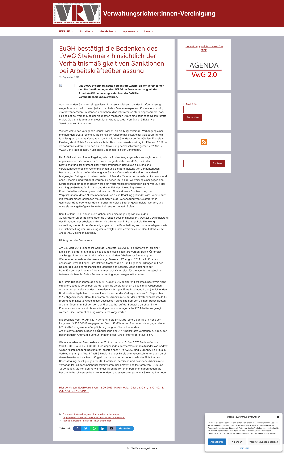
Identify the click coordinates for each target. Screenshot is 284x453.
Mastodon (125, 428)
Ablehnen (237, 441)
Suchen (217, 163)
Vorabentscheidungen (108, 414)
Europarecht (69, 414)
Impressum (244, 448)
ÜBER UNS (64, 31)
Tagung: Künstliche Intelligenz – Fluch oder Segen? (87, 420)
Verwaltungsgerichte (86, 414)
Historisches (106, 31)
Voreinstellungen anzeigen (263, 441)
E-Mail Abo (190, 104)
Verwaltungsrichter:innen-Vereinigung (159, 13)
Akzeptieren (217, 441)
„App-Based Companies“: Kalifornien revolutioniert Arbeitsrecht (94, 417)
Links (147, 31)
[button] (278, 416)
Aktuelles (85, 31)
